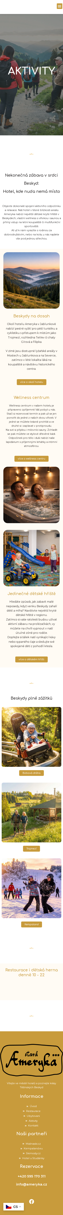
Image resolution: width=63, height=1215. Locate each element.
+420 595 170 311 (32, 1176)
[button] (59, 6)
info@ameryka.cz (31, 1184)
